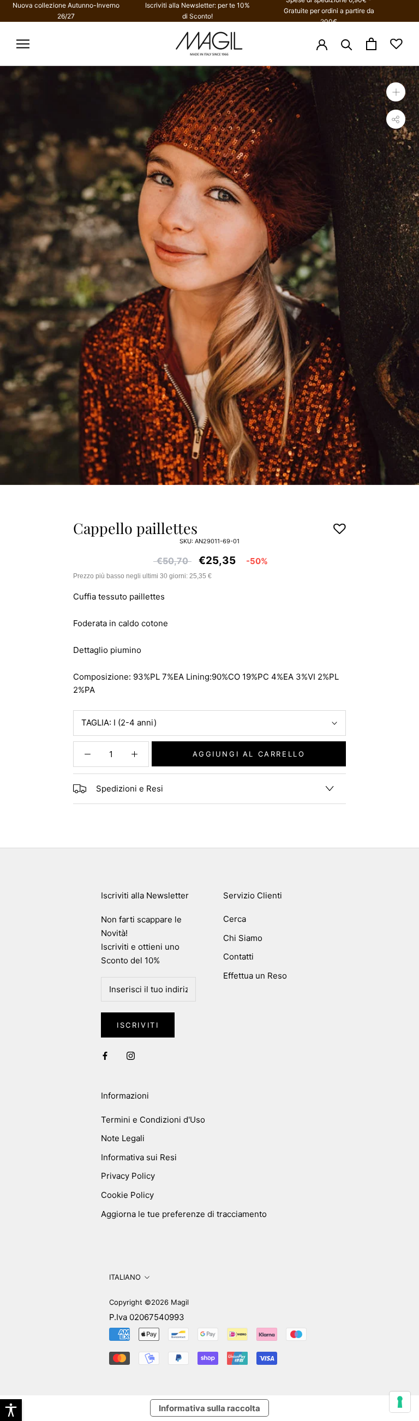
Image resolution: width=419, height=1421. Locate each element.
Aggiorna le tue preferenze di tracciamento (184, 1214)
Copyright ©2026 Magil (149, 1302)
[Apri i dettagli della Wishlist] (396, 44)
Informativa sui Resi (139, 1157)
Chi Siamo (242, 938)
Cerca (234, 919)
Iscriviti (138, 1025)
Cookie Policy (127, 1195)
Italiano (125, 1277)
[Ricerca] (346, 44)
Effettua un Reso (255, 975)
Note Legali (123, 1138)
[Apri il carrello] (371, 44)
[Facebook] (105, 1055)
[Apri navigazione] (22, 44)
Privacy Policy (128, 1176)
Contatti (238, 956)
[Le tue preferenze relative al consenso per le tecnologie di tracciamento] (400, 1402)
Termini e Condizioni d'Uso (153, 1119)
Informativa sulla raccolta (209, 1408)
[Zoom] (395, 91)
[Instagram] (131, 1055)
